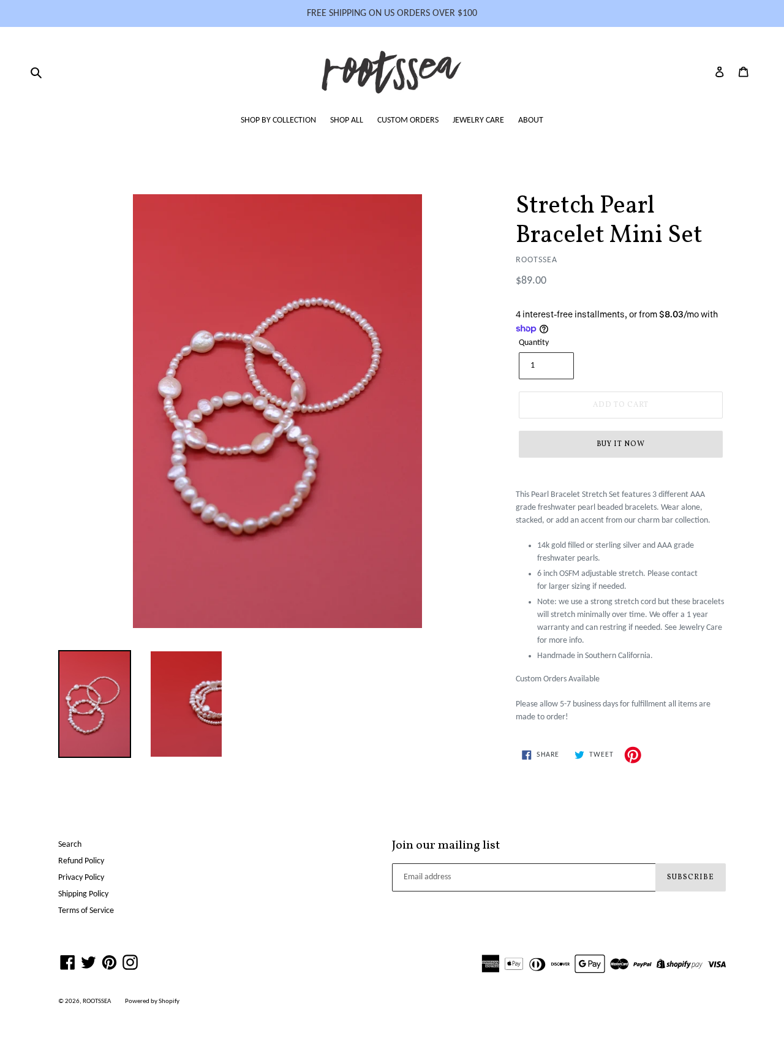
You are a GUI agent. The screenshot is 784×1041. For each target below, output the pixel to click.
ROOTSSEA (97, 1001)
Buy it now (621, 444)
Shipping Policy (83, 894)
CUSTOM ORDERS (408, 120)
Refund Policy (81, 861)
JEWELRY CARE (478, 120)
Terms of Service (86, 910)
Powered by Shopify (152, 1001)
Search (69, 844)
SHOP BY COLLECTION (278, 120)
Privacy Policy (81, 877)
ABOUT (530, 120)
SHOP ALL (346, 120)
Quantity (534, 342)
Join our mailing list (446, 845)
